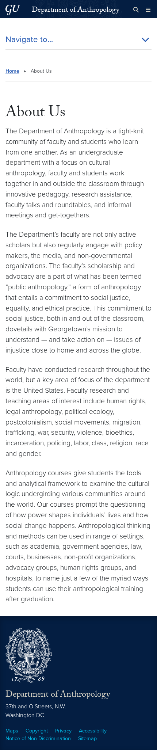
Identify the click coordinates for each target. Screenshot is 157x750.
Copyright (37, 731)
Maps (11, 731)
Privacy (63, 731)
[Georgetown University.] (12, 9)
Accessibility (93, 731)
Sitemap (87, 738)
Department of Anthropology (75, 10)
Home (12, 71)
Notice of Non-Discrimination (38, 738)
